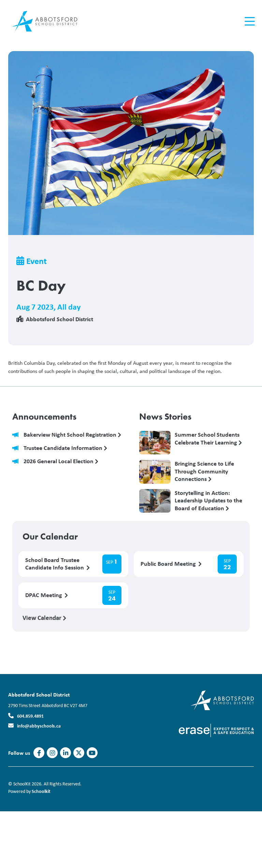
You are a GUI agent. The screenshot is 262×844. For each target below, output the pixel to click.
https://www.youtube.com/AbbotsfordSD (92, 753)
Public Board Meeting (169, 564)
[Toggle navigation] (249, 21)
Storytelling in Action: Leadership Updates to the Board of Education (208, 500)
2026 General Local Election (59, 461)
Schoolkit (41, 791)
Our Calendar (50, 536)
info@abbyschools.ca (39, 725)
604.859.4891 (30, 716)
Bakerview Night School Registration (71, 435)
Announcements (44, 416)
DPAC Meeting (44, 595)
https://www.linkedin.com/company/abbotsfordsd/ (65, 753)
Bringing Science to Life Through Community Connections (204, 471)
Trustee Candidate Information (64, 448)
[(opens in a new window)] (216, 729)
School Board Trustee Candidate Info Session (55, 564)
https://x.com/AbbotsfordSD (79, 753)
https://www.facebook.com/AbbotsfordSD (39, 753)
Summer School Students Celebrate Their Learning (207, 439)
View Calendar (43, 617)
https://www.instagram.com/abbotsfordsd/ (52, 753)
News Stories (165, 416)
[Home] (49, 21)
